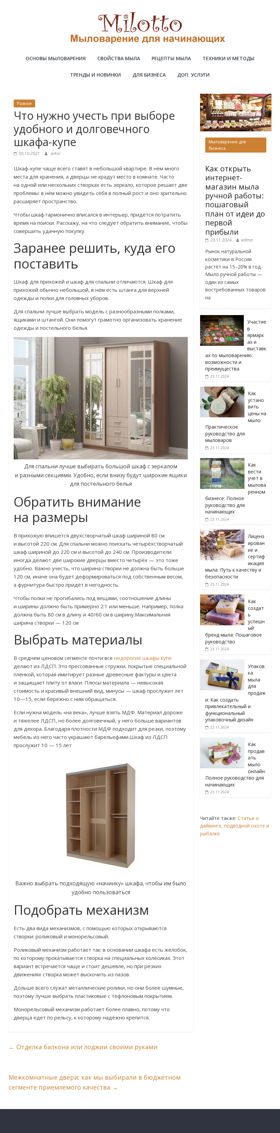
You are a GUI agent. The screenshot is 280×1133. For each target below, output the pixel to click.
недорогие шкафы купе (143, 657)
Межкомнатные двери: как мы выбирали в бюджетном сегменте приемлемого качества (95, 1082)
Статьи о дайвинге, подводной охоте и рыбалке (234, 826)
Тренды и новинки (95, 74)
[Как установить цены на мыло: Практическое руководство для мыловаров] (222, 390)
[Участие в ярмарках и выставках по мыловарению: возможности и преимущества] (222, 318)
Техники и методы (228, 58)
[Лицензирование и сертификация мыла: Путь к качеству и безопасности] (222, 533)
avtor (56, 153)
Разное (24, 103)
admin (247, 240)
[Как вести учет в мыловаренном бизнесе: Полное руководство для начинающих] (222, 461)
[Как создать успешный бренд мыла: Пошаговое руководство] (222, 598)
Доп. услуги (193, 74)
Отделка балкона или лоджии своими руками (83, 1047)
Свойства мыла (118, 58)
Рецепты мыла (171, 58)
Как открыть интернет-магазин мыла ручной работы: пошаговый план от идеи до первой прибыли (235, 200)
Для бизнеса (149, 74)
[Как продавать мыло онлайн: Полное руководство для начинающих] (222, 741)
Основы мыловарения (56, 58)
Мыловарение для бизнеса (227, 145)
